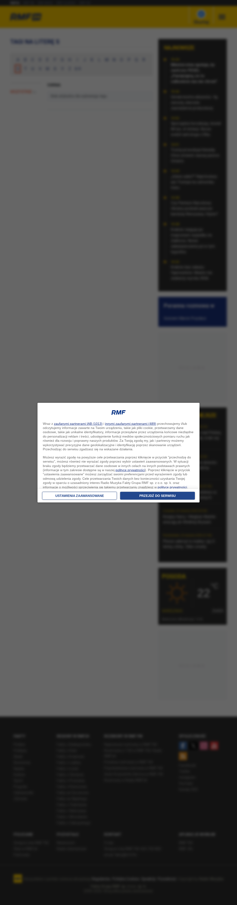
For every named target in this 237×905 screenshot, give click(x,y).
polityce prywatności (130, 470)
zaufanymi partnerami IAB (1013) (78, 424)
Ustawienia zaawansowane (79, 496)
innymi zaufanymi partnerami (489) (130, 424)
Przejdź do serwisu (157, 496)
